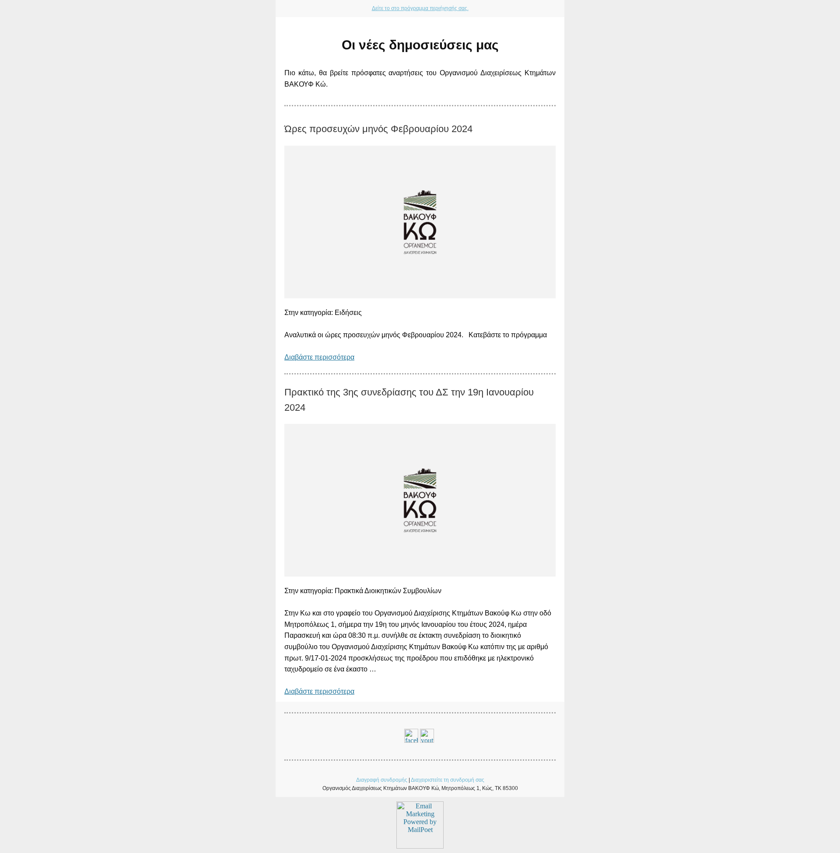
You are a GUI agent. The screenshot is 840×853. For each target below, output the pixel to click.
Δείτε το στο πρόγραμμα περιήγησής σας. (420, 8)
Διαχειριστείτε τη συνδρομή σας (447, 780)
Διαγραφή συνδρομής (381, 780)
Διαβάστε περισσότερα (319, 357)
